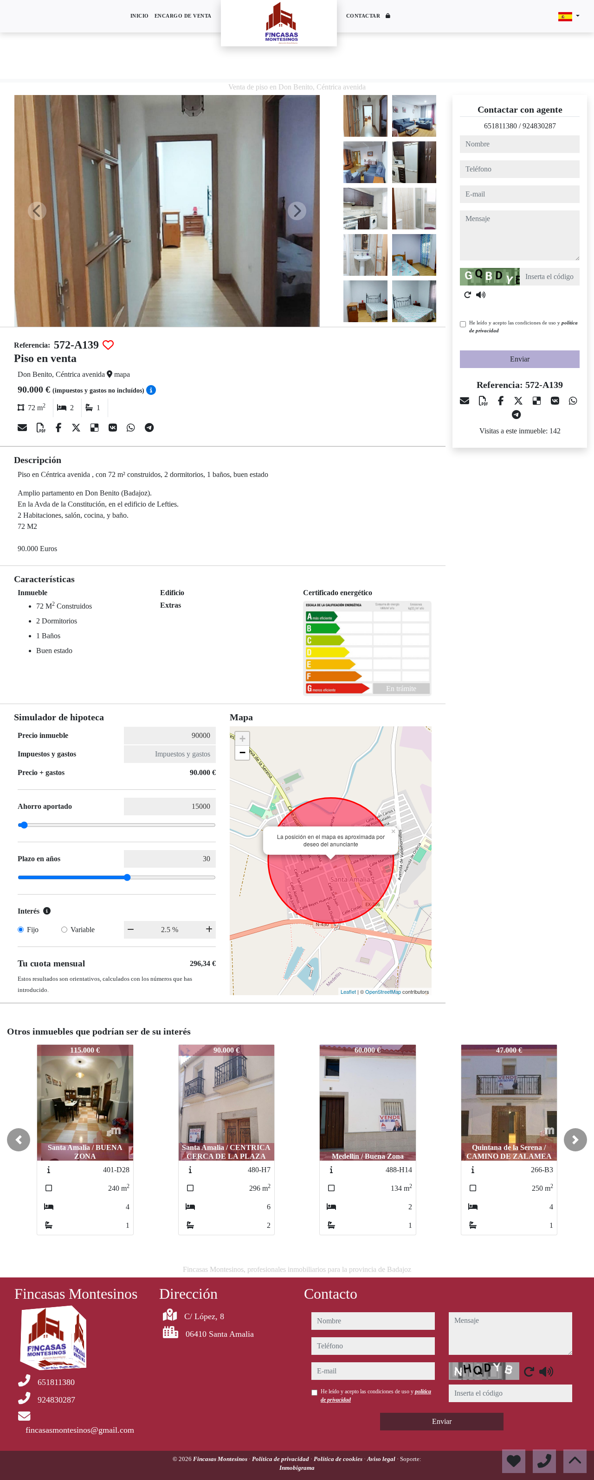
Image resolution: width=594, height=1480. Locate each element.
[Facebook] (60, 428)
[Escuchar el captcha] (481, 295)
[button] (18, 1139)
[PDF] (42, 428)
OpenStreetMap (383, 991)
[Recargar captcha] (468, 295)
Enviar (519, 359)
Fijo (33, 930)
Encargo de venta (183, 16)
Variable (83, 930)
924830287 (539, 126)
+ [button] (242, 738)
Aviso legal (382, 1458)
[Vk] (114, 428)
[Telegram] (149, 428)
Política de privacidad (281, 1458)
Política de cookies (339, 1458)
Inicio (139, 16)
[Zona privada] (388, 16)
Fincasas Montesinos (221, 1458)
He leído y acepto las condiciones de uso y (523, 326)
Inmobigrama (297, 1467)
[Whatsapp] (132, 428)
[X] (77, 428)
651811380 (500, 126)
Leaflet (348, 991)
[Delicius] (95, 428)
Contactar (363, 16)
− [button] (242, 752)
